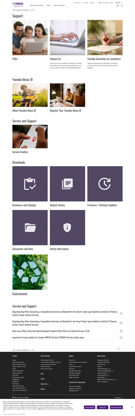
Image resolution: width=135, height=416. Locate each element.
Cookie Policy (21, 414)
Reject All (102, 407)
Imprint (5, 414)
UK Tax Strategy (101, 381)
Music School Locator (46, 369)
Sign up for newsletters (75, 386)
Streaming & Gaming (18, 386)
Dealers (86, 2)
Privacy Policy (12, 414)
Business (117, 2)
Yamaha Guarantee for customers (78, 362)
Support (92, 2)
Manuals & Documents (75, 371)
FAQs (70, 364)
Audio (49, 5)
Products (14, 356)
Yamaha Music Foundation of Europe (50, 362)
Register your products (75, 388)
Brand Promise (101, 364)
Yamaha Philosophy (102, 369)
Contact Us (72, 360)
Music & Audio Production (19, 364)
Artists (42, 379)
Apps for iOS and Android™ (19, 390)
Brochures (71, 369)
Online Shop (77, 2)
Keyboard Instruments (18, 362)
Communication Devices (18, 388)
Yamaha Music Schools (47, 360)
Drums (14, 369)
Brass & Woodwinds (17, 371)
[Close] (132, 407)
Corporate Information (103, 360)
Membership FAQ (73, 391)
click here (40, 409)
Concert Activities (45, 366)
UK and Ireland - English (107, 2)
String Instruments (17, 373)
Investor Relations (102, 375)
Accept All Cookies (116, 407)
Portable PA (15, 381)
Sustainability (101, 377)
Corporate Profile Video (103, 362)
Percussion (15, 375)
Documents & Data (74, 375)
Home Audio (15, 384)
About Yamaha (101, 356)
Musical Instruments (36, 5)
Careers (99, 366)
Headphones (15, 379)
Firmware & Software (74, 373)
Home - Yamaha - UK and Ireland (20, 10)
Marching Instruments (18, 377)
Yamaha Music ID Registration (77, 382)
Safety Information (74, 377)
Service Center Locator (75, 366)
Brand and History (102, 373)
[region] (67, 407)
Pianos (14, 360)
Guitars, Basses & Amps (19, 366)
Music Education (59, 5)
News (42, 373)
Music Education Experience (48, 364)
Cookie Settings (89, 407)
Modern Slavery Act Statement (105, 379)
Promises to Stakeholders (104, 371)
